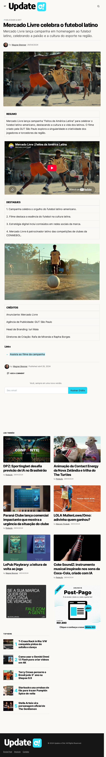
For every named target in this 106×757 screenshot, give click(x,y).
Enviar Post (7, 752)
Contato (26, 752)
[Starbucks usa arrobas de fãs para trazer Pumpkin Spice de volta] (8, 691)
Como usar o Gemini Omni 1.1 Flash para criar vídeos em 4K (33, 659)
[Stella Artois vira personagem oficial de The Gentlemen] (8, 706)
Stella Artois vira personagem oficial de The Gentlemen (31, 706)
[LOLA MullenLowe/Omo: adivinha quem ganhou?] (77, 498)
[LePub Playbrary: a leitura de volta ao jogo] (26, 548)
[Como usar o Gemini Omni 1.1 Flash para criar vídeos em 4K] (8, 660)
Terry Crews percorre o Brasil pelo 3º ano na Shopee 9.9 (32, 675)
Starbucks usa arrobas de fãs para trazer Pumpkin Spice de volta (33, 690)
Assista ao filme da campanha (27, 354)
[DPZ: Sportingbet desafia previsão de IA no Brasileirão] (26, 449)
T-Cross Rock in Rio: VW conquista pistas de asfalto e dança (32, 644)
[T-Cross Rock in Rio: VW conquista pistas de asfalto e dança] (8, 644)
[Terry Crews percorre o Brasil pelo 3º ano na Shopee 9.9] (8, 675)
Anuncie (17, 752)
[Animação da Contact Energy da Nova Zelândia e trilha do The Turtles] (77, 449)
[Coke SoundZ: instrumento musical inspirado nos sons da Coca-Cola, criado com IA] (77, 548)
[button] (5, 6)
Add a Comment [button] (17, 373)
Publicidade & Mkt (13, 20)
